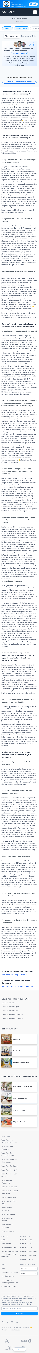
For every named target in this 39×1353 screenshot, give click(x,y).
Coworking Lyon (26, 1244)
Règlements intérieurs (9, 1272)
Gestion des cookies (8, 1287)
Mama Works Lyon (8, 1197)
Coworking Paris (26, 1240)
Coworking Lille (26, 1248)
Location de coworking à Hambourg (14, 975)
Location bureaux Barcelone (12, 1015)
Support (25, 1327)
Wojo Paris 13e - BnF (9, 1170)
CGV (3, 1268)
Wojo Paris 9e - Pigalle (9, 1166)
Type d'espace (21, 28)
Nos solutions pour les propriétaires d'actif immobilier (9, 1254)
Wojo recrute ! (6, 1244)
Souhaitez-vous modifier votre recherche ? (20, 82)
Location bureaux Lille (10, 1011)
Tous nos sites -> (7, 1231)
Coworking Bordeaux (28, 1256)
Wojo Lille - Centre (8, 1214)
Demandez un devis (8, 1248)
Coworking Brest (26, 1260)
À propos (4, 1240)
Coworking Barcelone (28, 1252)
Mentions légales (7, 1276)
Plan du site (17, 1327)
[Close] (1, 4)
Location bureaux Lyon (10, 1007)
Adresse (7, 28)
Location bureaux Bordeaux (12, 1019)
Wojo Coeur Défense (9, 1187)
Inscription (19, 1313)
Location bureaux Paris (10, 1003)
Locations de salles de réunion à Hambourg (17, 986)
